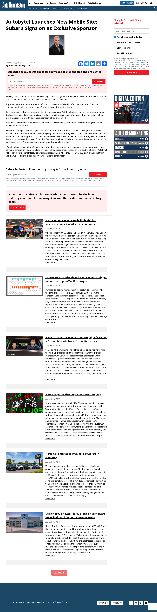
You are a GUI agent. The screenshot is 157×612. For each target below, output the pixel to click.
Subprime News (65, 3)
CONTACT (117, 603)
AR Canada (51, 3)
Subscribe (99, 81)
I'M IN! (98, 174)
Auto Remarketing (37, 3)
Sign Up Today (17, 207)
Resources (57, 8)
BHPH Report (79, 3)
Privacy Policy (91, 85)
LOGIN (152, 3)
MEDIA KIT (103, 603)
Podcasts (33, 8)
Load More (59, 573)
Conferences (69, 8)
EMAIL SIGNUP (127, 3)
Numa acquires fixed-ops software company (73, 394)
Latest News (82, 8)
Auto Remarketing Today (129, 37)
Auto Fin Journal (94, 3)
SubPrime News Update (128, 42)
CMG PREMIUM (141, 3)
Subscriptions (45, 8)
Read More (50, 262)
